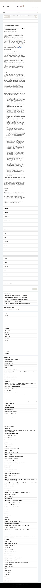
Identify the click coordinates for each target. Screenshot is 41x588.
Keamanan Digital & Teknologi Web (10, 435)
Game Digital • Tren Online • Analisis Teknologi (12, 392)
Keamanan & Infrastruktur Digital (10, 422)
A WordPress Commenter (9, 309)
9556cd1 (6, 31)
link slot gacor (7, 220)
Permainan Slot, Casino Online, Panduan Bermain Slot (13, 500)
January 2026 (7, 328)
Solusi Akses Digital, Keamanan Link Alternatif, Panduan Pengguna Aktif (16, 529)
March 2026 (6, 324)
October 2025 (7, 334)
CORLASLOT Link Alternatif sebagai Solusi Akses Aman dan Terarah (16, 299)
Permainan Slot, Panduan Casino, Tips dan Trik (12, 502)
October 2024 (7, 353)
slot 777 (6, 270)
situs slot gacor (7, 513)
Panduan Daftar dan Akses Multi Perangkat (12, 458)
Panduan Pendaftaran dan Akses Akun (11, 469)
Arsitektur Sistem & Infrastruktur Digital (11, 369)
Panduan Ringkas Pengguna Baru (10, 475)
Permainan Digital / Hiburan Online (10, 494)
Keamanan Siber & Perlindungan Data (11, 439)
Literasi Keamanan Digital (9, 444)
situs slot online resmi (8, 515)
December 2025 (7, 330)
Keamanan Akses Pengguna (9, 426)
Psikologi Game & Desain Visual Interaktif (11, 506)
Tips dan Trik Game (8, 570)
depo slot (6, 241)
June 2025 (6, 342)
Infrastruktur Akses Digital (9, 409)
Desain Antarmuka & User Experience (11, 377)
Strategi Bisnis (7, 539)
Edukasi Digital (7, 381)
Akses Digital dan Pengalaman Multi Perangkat (12, 359)
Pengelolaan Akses (8, 488)
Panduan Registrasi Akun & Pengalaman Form (12, 473)
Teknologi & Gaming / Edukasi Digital (11, 543)
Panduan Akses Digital (8, 450)
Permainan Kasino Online (9, 496)
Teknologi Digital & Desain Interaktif (11, 560)
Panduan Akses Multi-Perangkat (10, 454)
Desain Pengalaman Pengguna (10, 379)
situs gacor (6, 508)
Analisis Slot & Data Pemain (9, 365)
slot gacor (20, 47)
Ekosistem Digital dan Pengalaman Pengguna (12, 386)
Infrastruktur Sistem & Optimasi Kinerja (11, 413)
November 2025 (7, 332)
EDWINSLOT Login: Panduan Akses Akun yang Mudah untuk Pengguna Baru (17, 303)
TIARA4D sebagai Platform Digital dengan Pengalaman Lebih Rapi (21, 15)
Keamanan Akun (7, 428)
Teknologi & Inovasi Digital (9, 549)
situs (5, 237)
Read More (6, 204)
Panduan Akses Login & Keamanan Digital (11, 452)
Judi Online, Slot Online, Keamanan (10, 415)
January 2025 (7, 347)
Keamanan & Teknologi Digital (10, 424)
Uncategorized (7, 578)
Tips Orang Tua (7, 574)
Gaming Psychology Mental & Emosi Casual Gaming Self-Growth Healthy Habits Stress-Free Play (21, 401)
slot (5, 233)
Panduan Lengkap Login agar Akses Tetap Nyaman (25, 1)
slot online (6, 266)
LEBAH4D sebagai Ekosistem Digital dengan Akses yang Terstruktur (16, 295)
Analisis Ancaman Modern (9, 361)
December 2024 (7, 349)
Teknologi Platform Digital (9, 566)
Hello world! (17, 309)
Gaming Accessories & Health (10, 399)
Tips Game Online (7, 572)
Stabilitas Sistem (7, 531)
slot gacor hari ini (7, 519)
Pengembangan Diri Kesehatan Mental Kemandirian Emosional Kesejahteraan (17, 492)
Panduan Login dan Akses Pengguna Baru (11, 460)
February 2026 (7, 326)
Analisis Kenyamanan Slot (9, 363)
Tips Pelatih (6, 576)
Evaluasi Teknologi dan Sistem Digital (11, 388)
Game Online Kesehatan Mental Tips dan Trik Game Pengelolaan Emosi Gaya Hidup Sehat (19, 394)
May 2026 (6, 319)
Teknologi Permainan (8, 564)
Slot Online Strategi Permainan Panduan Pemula (12, 523)
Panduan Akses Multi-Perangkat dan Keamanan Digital (14, 456)
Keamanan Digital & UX (8, 437)
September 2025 (7, 336)
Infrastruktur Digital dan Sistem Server (11, 411)
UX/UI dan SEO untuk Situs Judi (10, 581)
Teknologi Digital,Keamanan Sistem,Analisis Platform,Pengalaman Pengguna (17, 562)
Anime (6, 367)
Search (5, 287)
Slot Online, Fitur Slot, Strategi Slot (10, 527)
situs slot (6, 258)
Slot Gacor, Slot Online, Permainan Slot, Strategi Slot (13, 521)
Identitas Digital (7, 405)
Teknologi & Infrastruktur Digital (10, 545)
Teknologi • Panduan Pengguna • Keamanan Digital (13, 558)
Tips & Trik (6, 568)
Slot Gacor (6, 229)
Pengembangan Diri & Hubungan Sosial (11, 490)
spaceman (6, 274)
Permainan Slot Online (8, 498)
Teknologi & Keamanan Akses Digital (11, 551)
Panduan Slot (7, 477)
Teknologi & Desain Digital (9, 541)
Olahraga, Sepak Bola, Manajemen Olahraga (12, 448)
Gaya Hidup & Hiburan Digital (9, 403)
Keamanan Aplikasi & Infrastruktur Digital (11, 433)
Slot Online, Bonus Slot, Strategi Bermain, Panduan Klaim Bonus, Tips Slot (17, 525)
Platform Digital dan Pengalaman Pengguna (12, 504)
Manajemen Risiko (8, 446)
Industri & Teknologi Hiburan (9, 407)
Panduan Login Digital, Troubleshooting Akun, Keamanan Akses (15, 462)
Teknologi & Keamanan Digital (10, 553)
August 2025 (7, 338)
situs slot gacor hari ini (8, 283)
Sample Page (19, 12)
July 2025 (6, 340)
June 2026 (6, 317)
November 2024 (7, 351)
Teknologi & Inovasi (8, 547)
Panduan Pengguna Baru (9, 471)
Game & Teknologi (8, 390)
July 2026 (6, 315)
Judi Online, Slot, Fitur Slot (9, 417)
